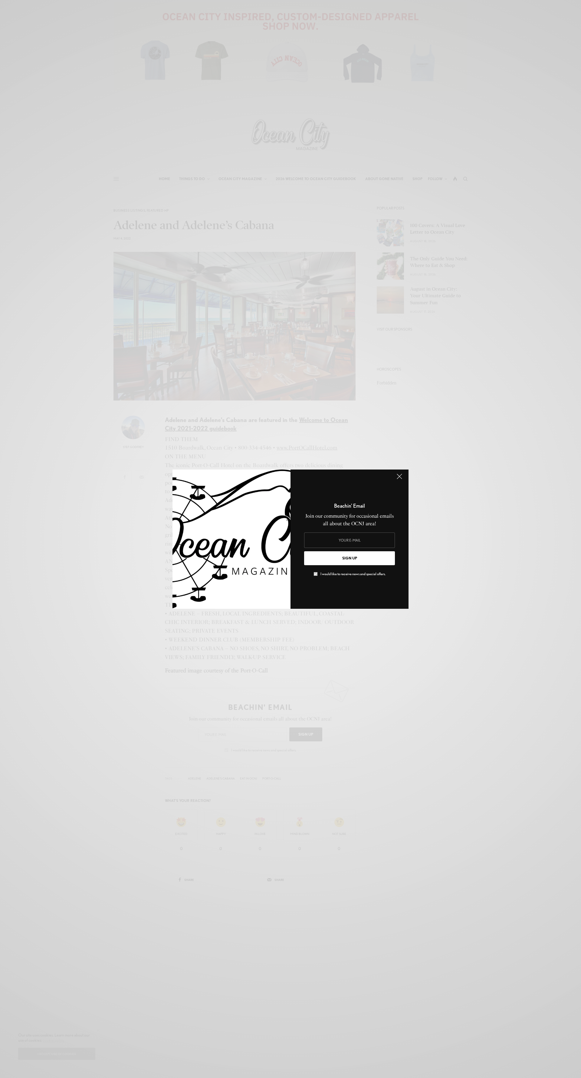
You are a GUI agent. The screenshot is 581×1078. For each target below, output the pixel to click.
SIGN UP (349, 558)
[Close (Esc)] (399, 479)
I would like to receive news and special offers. (353, 574)
